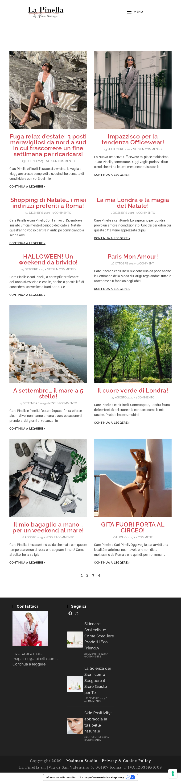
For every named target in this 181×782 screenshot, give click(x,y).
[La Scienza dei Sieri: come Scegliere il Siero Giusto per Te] (75, 684)
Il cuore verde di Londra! (133, 390)
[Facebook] (70, 613)
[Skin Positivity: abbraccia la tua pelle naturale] (75, 726)
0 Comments (92, 656)
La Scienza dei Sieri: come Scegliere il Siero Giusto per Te (97, 680)
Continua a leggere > (27, 186)
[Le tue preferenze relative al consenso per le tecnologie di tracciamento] (172, 773)
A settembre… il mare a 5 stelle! (48, 393)
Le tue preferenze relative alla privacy (102, 777)
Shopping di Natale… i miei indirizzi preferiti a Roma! (48, 202)
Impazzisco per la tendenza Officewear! (133, 139)
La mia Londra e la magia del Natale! (133, 202)
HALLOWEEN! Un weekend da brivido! (48, 259)
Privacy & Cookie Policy (126, 761)
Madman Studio (81, 761)
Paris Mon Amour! (133, 256)
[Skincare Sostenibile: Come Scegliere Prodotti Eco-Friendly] (75, 639)
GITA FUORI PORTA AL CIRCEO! (133, 527)
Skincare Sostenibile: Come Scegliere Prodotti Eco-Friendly (99, 636)
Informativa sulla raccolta (60, 777)
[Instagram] (76, 613)
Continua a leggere (28, 664)
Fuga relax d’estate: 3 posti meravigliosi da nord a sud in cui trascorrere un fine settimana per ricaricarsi (48, 145)
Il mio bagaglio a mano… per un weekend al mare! (48, 527)
